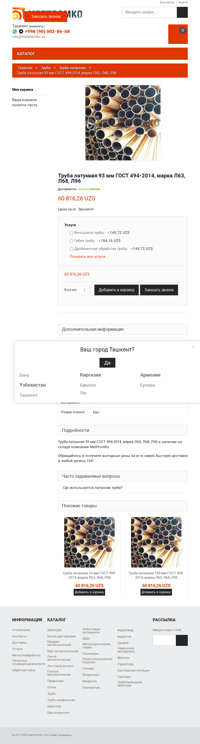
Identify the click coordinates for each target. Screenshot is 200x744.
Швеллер (54, 706)
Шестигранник (58, 712)
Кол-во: (71, 290)
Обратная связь (24, 670)
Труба (51, 693)
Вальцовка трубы (102, 232)
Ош (83, 392)
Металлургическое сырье (96, 645)
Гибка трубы (97, 240)
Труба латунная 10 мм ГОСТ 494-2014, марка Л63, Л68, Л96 (89, 575)
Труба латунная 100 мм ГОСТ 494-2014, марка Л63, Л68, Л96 (156, 575)
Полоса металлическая (59, 673)
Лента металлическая (59, 658)
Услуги (70, 225)
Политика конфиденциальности (28, 662)
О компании (21, 629)
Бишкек (88, 385)
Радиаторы (126, 664)
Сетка (51, 687)
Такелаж (124, 676)
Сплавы (88, 668)
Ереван (147, 385)
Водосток (124, 636)
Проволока (55, 680)
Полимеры (90, 653)
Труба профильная (61, 700)
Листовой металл (60, 666)
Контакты (19, 636)
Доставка (19, 642)
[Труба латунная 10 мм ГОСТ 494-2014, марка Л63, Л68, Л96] (89, 542)
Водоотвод (125, 630)
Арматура (54, 629)
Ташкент (29, 395)
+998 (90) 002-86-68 (47, 31)
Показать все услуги (87, 256)
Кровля (123, 642)
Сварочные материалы (126, 650)
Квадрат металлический (59, 643)
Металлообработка (26, 655)
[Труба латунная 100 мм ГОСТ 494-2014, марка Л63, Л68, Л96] (156, 542)
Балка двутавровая (61, 636)
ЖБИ (86, 638)
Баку (24, 375)
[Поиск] (182, 12)
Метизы (124, 657)
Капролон (89, 681)
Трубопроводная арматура (130, 684)
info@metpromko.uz (28, 37)
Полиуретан (91, 687)
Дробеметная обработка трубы (113, 249)
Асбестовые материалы (91, 631)
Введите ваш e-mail (167, 629)
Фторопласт (91, 674)
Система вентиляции (134, 670)
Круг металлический (62, 651)
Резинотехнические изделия (97, 660)
